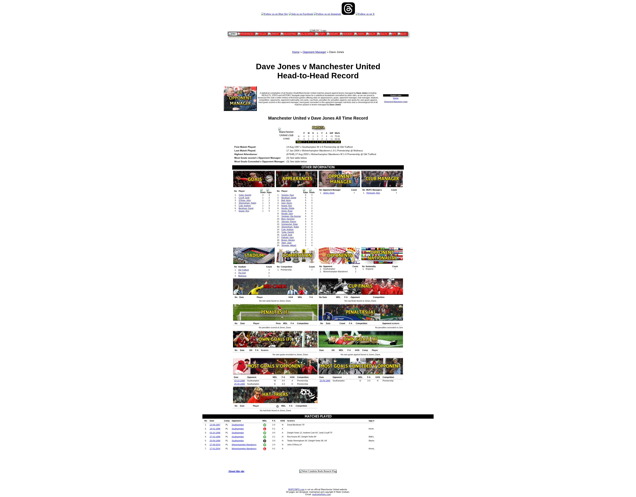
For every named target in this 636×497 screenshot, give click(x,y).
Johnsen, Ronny (288, 221)
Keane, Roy (244, 211)
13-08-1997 (215, 425)
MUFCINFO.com (296, 489)
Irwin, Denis (286, 203)
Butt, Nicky (286, 200)
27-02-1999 (215, 437)
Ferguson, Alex (373, 193)
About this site (236, 471)
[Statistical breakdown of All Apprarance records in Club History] (246, 34)
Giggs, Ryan (286, 211)
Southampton (238, 425)
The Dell (242, 273)
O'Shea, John (245, 200)
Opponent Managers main (396, 102)
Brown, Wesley (288, 240)
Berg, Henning (287, 219)
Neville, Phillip (287, 208)
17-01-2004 (215, 448)
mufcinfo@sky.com (321, 494)
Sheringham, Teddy (247, 203)
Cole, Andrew (245, 206)
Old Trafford (243, 270)
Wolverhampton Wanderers (244, 445)
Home (295, 52)
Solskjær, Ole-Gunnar (291, 216)
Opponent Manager (314, 52)
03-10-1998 (239, 381)
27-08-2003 (215, 445)
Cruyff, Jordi (244, 198)
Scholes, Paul (287, 195)
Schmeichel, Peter (289, 224)
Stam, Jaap (286, 243)
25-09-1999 (239, 384)
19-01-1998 (215, 429)
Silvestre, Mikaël (288, 245)
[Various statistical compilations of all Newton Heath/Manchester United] (393, 34)
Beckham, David (246, 208)
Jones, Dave (328, 193)
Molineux (242, 276)
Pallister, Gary (287, 237)
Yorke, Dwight (245, 195)
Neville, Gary (287, 213)
